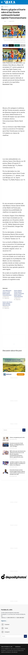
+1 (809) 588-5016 (10, 617)
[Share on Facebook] (5, 45)
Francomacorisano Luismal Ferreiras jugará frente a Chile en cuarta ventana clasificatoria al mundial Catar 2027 (17, 472)
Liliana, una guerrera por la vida (17, 437)
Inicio (2, 6)
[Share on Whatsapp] (17, 45)
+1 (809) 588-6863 (19, 617)
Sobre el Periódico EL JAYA (6, 646)
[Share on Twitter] (11, 45)
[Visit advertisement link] (14, 367)
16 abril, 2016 (11, 21)
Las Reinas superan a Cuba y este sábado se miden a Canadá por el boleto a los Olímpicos (17, 463)
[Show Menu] (2, 2)
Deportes (6, 6)
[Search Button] (23, 430)
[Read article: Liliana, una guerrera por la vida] (6, 439)
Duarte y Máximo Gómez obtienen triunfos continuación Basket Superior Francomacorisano (19, 293)
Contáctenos (17, 646)
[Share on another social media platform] (22, 45)
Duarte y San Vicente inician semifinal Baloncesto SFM (7, 303)
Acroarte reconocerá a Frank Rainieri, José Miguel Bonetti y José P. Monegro (17, 445)
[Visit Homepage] (9, 2)
